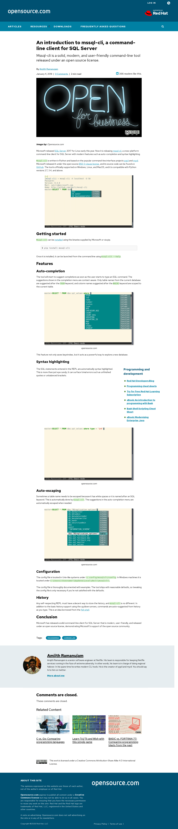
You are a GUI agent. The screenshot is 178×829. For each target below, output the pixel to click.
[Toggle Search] (163, 26)
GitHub (40, 167)
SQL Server (60, 150)
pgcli (126, 160)
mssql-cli (117, 150)
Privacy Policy (100, 824)
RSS (168, 3)
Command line (69, 638)
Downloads (63, 26)
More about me (56, 675)
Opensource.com (30, 795)
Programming (53, 638)
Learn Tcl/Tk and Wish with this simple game (88, 740)
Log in (151, 3)
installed (59, 239)
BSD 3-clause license (89, 163)
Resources (39, 26)
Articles (15, 26)
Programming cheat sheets (142, 386)
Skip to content (101, 380)
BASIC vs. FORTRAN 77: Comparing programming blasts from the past (123, 742)
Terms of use (116, 824)
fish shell (85, 609)
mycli (135, 160)
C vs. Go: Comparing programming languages (50, 740)
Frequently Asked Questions (103, 26)
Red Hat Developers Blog (140, 380)
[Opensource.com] (29, 12)
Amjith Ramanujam (48, 69)
